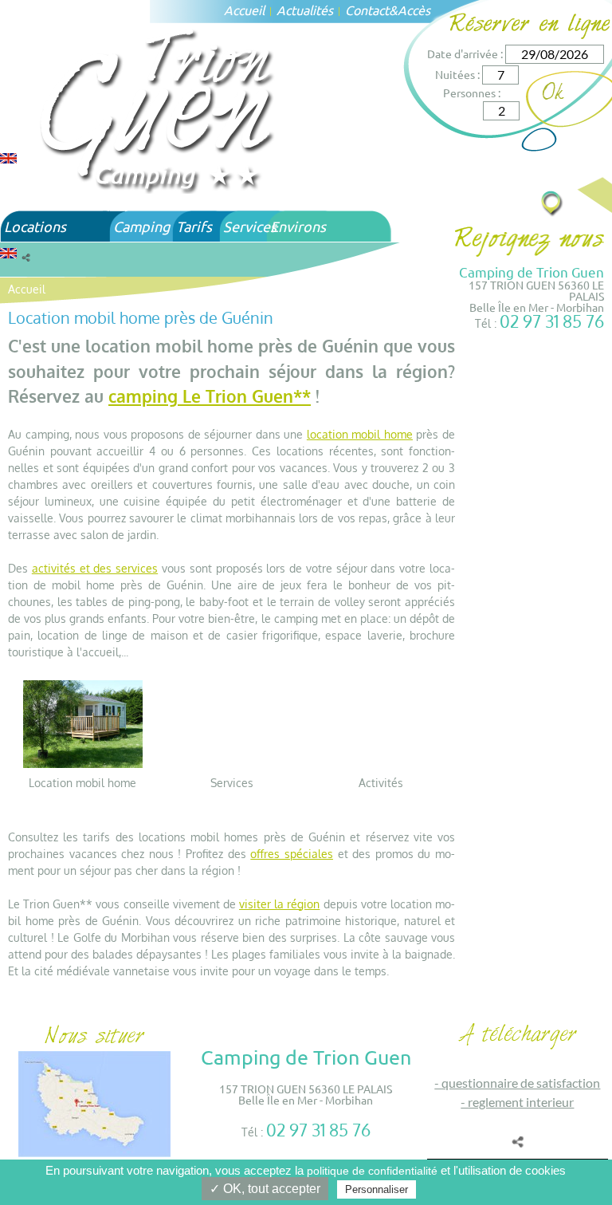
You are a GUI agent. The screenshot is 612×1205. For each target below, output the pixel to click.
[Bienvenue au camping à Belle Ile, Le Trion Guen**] (159, 108)
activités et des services (95, 568)
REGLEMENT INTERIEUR (521, 1101)
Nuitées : (457, 74)
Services (250, 226)
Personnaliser (376, 1189)
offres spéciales (291, 853)
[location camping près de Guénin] (83, 723)
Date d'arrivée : (465, 53)
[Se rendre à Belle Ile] (552, 203)
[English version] (8, 156)
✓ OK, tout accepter (265, 1188)
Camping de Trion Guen (531, 271)
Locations (35, 226)
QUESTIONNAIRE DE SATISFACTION (520, 1082)
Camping (141, 226)
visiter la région (279, 904)
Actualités (305, 10)
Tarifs (194, 226)
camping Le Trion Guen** (209, 396)
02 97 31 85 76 (552, 321)
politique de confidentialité (372, 1170)
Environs (298, 226)
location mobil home (360, 434)
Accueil (244, 10)
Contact (367, 10)
